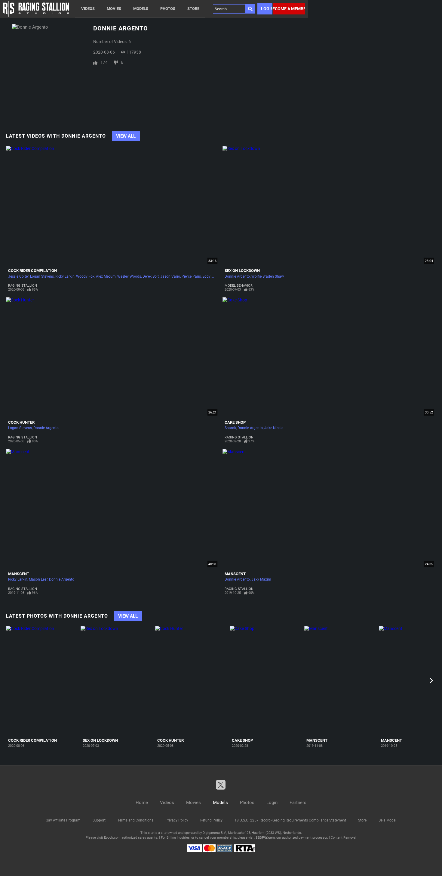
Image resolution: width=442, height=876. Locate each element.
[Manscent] (340, 681)
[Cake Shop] (266, 681)
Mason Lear (38, 579)
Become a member (289, 8)
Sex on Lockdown (242, 270)
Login (266, 8)
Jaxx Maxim (261, 579)
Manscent (18, 574)
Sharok (230, 428)
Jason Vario (170, 276)
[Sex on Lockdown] (117, 681)
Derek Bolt (151, 276)
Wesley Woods (129, 276)
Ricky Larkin (65, 276)
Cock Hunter (21, 422)
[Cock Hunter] (191, 681)
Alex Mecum (106, 276)
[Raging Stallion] (36, 9)
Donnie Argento (237, 276)
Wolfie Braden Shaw (267, 276)
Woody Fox (85, 276)
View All (126, 136)
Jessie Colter (18, 276)
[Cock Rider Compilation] (42, 681)
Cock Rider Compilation (32, 270)
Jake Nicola (274, 428)
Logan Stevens (42, 276)
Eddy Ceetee (212, 276)
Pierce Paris (191, 276)
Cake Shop (235, 422)
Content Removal (343, 838)
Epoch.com (112, 838)
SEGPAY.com (265, 838)
